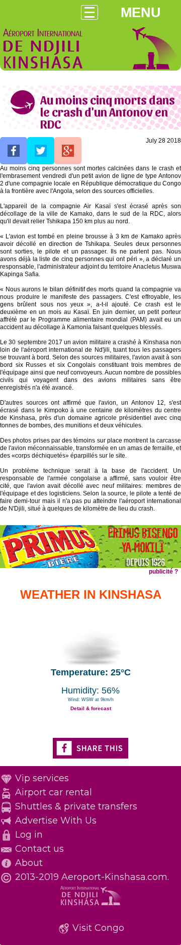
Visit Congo (98, 927)
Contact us (39, 848)
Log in (29, 834)
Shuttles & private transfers (76, 806)
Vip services (42, 778)
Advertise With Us (56, 820)
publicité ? (163, 571)
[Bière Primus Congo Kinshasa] (90, 566)
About (29, 862)
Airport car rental (53, 792)
